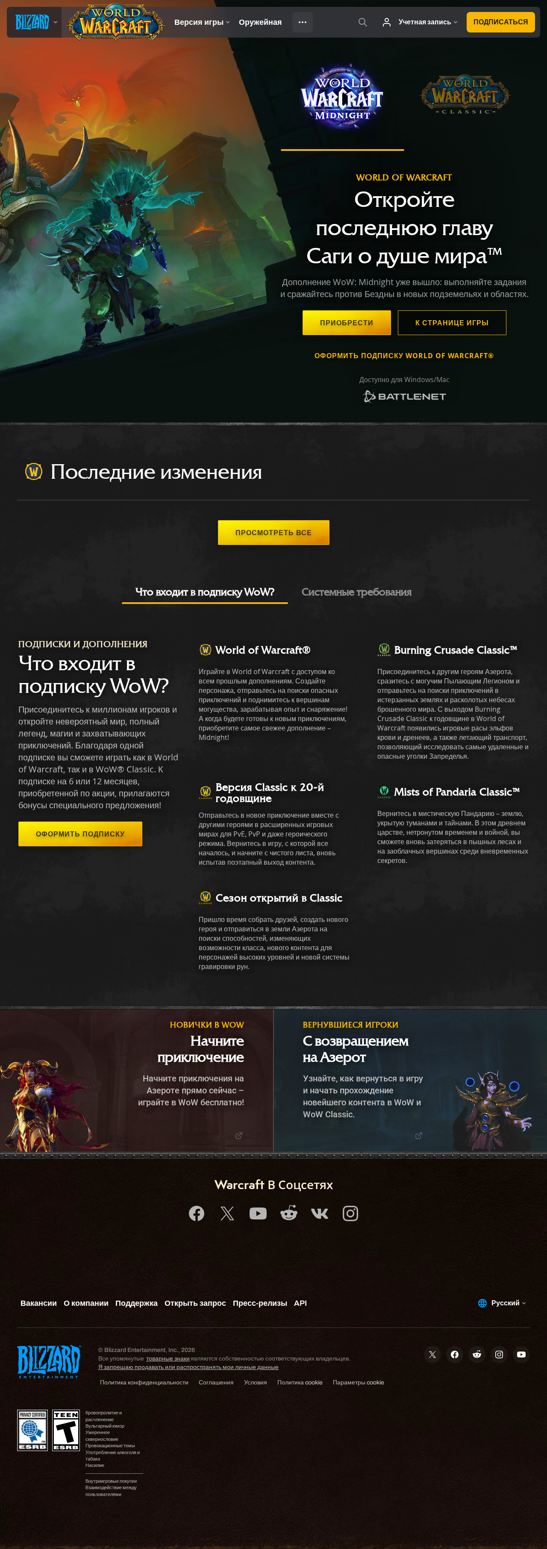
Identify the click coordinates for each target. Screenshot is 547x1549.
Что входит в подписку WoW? (204, 591)
